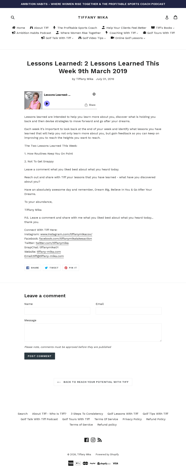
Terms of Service (81, 424)
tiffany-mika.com (49, 251)
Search (23, 413)
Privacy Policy (132, 419)
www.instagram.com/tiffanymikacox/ (66, 234)
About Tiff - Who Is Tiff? (49, 413)
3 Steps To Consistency (87, 413)
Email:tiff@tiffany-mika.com (44, 256)
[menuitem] (18, 28)
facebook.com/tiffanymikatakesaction (65, 238)
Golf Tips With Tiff (155, 413)
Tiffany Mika (93, 17)
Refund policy (107, 424)
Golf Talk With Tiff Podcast (39, 419)
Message (30, 320)
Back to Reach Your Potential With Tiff (96, 381)
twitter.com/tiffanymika (52, 243)
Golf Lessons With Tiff (123, 413)
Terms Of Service (106, 419)
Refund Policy (155, 419)
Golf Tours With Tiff (76, 419)
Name (28, 304)
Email (100, 304)
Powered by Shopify (107, 454)
